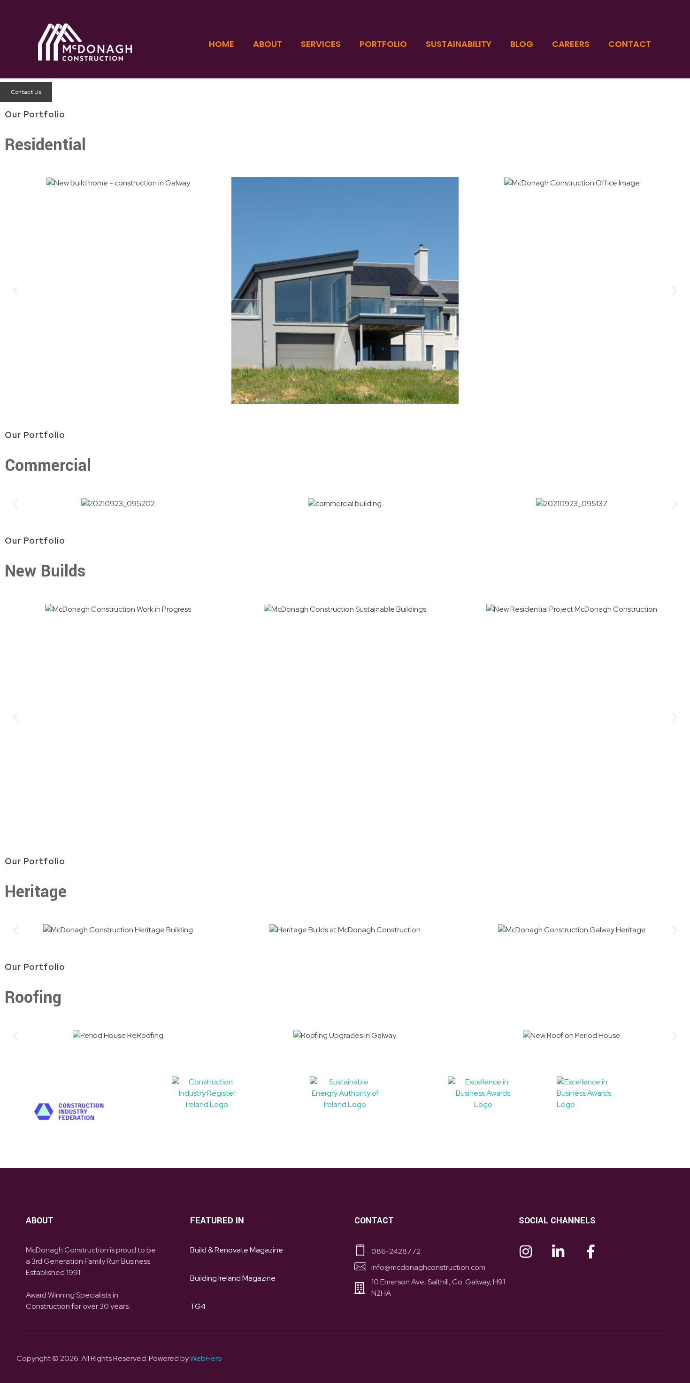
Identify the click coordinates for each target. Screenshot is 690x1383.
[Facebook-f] (590, 1252)
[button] (15, 290)
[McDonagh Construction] (85, 42)
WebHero (206, 1358)
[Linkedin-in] (558, 1252)
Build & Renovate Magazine (236, 1250)
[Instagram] (526, 1252)
